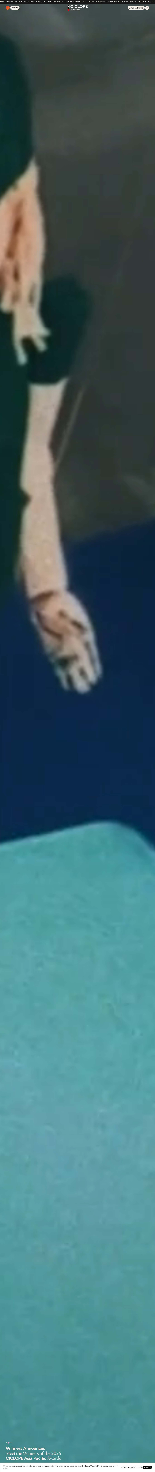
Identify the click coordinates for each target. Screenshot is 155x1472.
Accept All (147, 1467)
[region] (77, 1467)
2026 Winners (136, 7)
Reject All (137, 1467)
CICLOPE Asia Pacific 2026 (33, 2)
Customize (126, 1467)
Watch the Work (12, 2)
